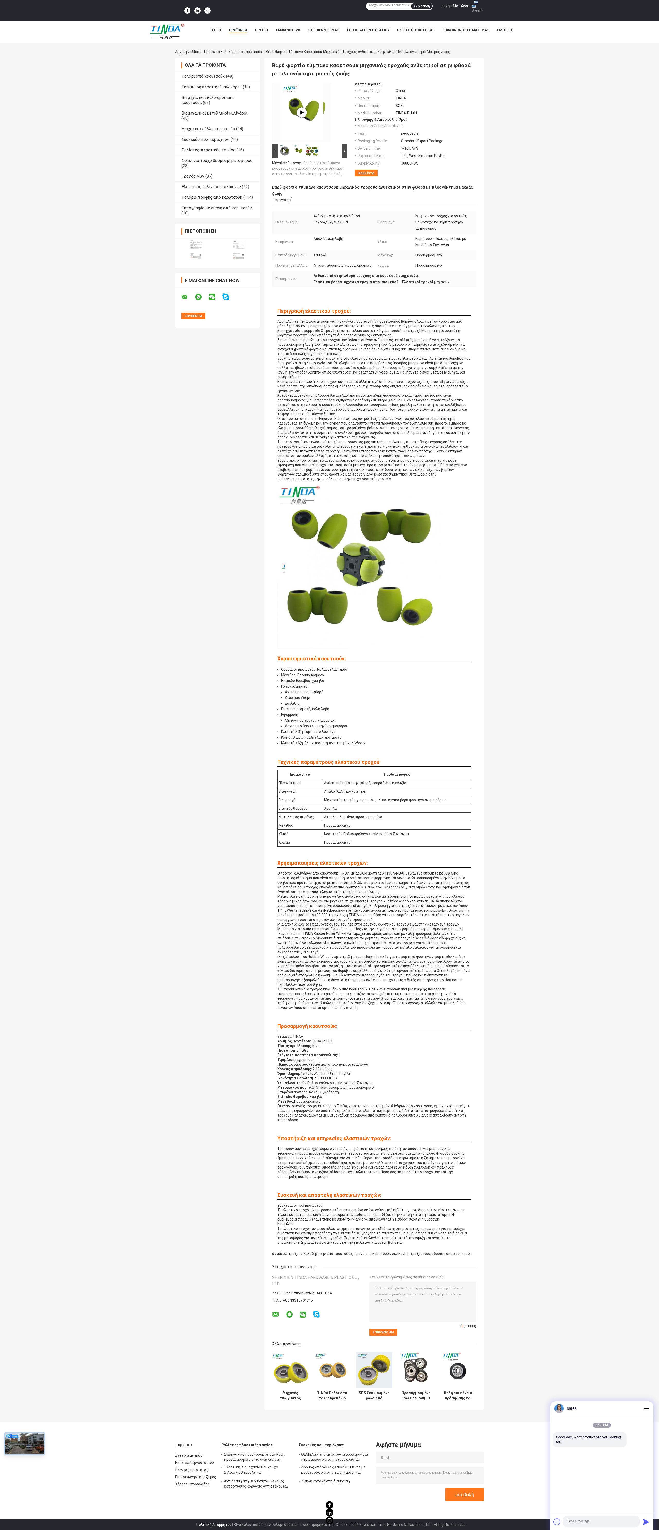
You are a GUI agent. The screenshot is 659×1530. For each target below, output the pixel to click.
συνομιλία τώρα (454, 6)
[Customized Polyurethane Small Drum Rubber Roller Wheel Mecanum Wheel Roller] (301, 112)
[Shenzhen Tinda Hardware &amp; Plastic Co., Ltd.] (167, 31)
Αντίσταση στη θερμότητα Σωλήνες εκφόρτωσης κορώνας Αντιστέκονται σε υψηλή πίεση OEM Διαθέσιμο (256, 1484)
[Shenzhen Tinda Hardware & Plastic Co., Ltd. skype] (229, 297)
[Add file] (557, 1521)
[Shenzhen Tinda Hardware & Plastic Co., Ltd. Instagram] (207, 10)
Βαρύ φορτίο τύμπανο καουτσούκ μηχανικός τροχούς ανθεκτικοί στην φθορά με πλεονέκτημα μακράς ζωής (307, 168)
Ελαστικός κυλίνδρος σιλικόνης (211, 186)
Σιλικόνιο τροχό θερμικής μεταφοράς (217, 160)
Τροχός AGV (192, 176)
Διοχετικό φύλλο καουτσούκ (208, 128)
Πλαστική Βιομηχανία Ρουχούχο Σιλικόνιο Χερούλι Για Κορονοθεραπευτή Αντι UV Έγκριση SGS (253, 1470)
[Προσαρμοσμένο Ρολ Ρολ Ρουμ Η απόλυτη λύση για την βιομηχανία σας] (416, 1370)
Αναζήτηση (422, 6)
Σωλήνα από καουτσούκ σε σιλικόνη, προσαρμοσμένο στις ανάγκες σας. (254, 1457)
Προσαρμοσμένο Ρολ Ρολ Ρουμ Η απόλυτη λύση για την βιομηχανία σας (416, 1396)
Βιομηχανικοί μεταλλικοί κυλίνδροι (214, 113)
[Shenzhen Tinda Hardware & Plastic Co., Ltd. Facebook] (187, 10)
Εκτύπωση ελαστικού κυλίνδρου (211, 86)
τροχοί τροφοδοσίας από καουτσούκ (441, 1253)
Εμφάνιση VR (288, 30)
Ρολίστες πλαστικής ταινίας (208, 150)
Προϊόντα (238, 30)
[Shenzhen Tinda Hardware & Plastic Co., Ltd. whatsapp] (201, 297)
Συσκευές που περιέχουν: (205, 139)
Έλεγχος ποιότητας (416, 30)
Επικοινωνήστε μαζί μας (465, 30)
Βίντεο (261, 30)
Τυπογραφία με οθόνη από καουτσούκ (216, 207)
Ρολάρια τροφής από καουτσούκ (211, 197)
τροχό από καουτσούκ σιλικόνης (381, 1253)
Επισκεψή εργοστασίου (368, 30)
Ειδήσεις (505, 30)
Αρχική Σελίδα (187, 52)
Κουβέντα (366, 173)
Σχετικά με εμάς (323, 30)
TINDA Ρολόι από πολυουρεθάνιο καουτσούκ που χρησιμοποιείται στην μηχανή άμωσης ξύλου (332, 1396)
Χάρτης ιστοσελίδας (192, 1484)
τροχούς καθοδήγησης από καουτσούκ (320, 1253)
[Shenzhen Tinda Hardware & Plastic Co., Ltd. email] (187, 297)
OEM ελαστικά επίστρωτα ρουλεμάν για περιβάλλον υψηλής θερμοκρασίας (334, 1457)
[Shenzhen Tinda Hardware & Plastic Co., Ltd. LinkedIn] (197, 10)
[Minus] (646, 1408)
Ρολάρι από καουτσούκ (243, 52)
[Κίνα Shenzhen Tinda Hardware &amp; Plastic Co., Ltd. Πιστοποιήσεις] (196, 249)
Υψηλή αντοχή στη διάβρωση (325, 1481)
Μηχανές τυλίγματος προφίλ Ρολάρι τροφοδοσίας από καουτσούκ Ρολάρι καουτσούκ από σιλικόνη (290, 1396)
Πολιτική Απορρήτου (213, 1525)
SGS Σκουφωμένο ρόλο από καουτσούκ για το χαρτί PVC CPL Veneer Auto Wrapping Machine (374, 1396)
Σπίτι (216, 30)
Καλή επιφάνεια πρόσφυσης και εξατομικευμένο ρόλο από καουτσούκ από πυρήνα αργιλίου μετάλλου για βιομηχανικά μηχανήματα (458, 1396)
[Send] (646, 1521)
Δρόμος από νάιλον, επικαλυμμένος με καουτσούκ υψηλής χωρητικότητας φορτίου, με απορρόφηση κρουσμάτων (333, 1470)
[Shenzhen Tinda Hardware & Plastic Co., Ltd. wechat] (215, 297)
